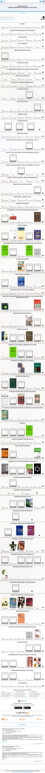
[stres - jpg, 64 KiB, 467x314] (4, 759)
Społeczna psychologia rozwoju (34, 695)
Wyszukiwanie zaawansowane (6, 19)
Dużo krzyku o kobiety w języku (34, 692)
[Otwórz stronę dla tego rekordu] (5, 26)
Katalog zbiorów (22, 13)
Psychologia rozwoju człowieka (5, 696)
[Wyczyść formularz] (41, 19)
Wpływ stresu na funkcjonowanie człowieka (11, 746)
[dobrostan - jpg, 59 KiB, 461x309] (5, 741)
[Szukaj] (44, 17)
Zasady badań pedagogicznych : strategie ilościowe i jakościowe (10, 695)
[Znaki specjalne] (44, 19)
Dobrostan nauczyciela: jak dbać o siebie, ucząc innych (13, 728)
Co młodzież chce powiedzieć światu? (35, 694)
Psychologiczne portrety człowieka (5, 693)
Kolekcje (13, 19)
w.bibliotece (27, 715)
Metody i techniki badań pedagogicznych (6, 692)
